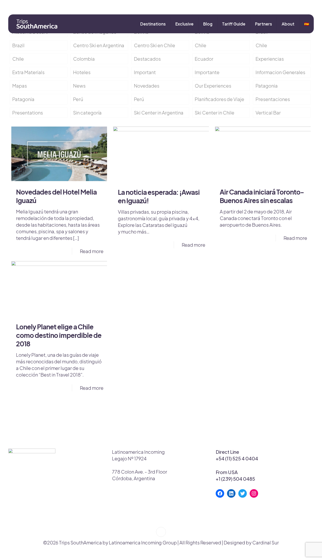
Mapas (19, 86)
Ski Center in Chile (214, 112)
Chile (200, 45)
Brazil (18, 45)
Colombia (84, 59)
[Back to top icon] (161, 532)
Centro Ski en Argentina (98, 45)
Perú (78, 99)
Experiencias (270, 59)
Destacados (147, 59)
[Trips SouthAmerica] (35, 23)
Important (145, 72)
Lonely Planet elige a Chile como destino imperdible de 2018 (58, 335)
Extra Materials (28, 72)
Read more (91, 251)
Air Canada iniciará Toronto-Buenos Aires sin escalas (262, 196)
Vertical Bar (268, 112)
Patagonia (267, 86)
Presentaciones (273, 99)
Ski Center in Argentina (158, 112)
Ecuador (204, 59)
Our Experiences (213, 86)
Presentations (27, 112)
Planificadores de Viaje (219, 99)
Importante (207, 72)
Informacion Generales (280, 72)
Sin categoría (87, 112)
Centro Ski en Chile (154, 45)
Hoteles (82, 72)
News (79, 86)
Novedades (146, 86)
